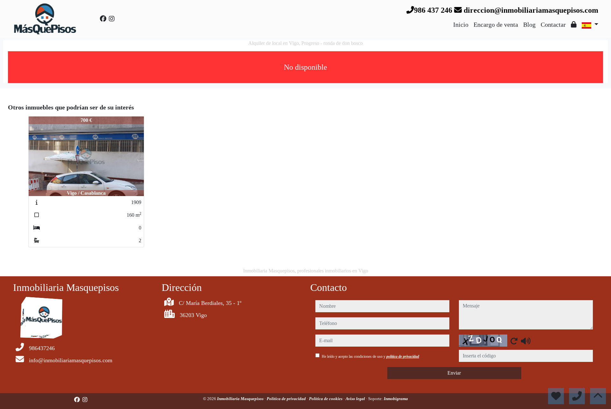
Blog (529, 24)
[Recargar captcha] (514, 341)
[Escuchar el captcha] (526, 341)
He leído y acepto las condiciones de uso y (370, 356)
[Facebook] (103, 18)
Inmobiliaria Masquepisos (240, 398)
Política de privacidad (287, 398)
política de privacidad (402, 356)
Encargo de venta (496, 24)
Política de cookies (326, 398)
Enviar (454, 373)
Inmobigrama (396, 398)
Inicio (460, 24)
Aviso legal (356, 398)
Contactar (553, 24)
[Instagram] (112, 18)
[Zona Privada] (573, 24)
